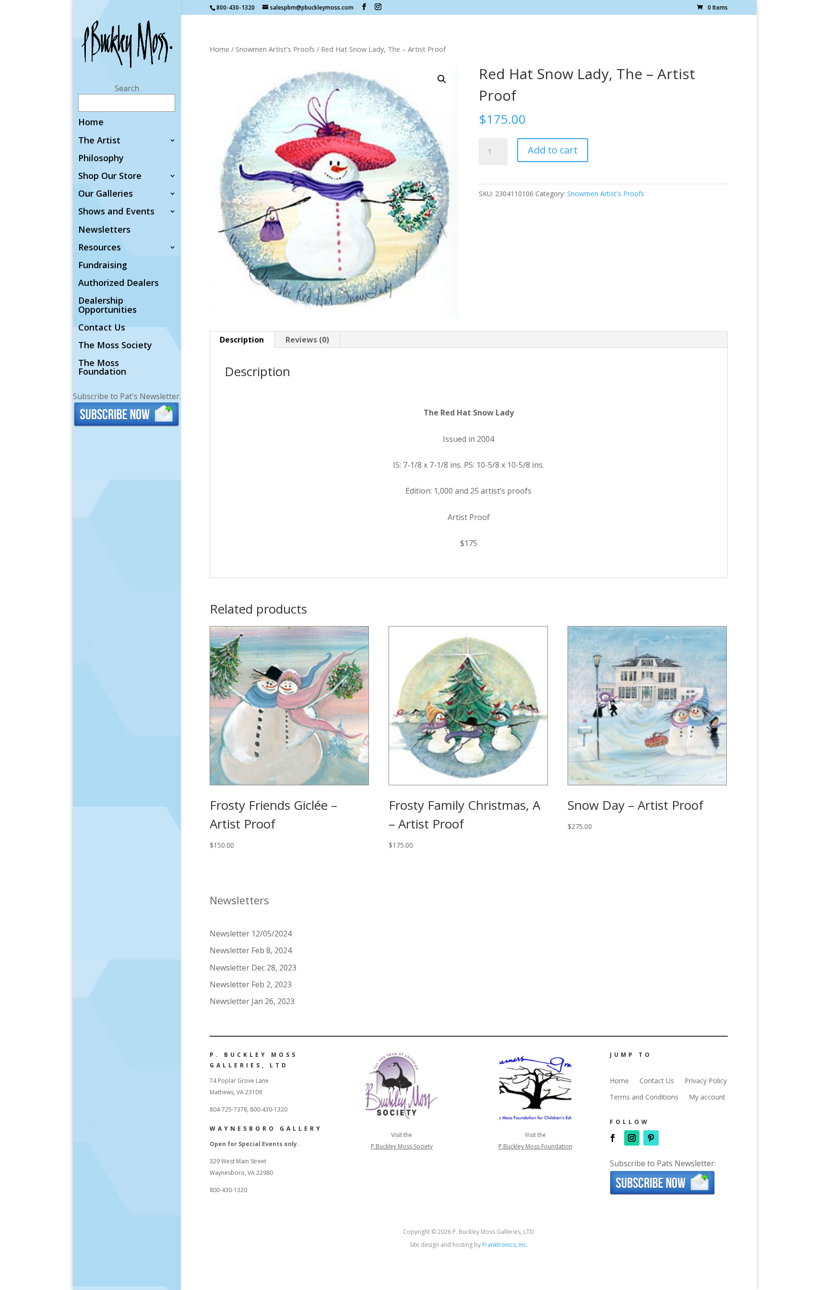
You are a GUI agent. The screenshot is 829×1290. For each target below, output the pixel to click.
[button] (441, 79)
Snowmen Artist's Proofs (275, 49)
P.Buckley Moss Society (402, 1146)
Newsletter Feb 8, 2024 (251, 950)
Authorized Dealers (118, 283)
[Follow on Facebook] (612, 1138)
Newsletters (104, 230)
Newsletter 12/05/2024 (251, 933)
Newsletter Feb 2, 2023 (251, 984)
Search (127, 88)
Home (91, 123)
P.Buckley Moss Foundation (535, 1146)
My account (707, 1097)
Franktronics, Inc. (505, 1245)
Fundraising (102, 265)
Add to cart (553, 149)
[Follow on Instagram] (632, 1138)
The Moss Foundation (102, 367)
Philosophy (101, 159)
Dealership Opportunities (107, 305)
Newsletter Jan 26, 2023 (252, 1001)
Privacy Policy (706, 1081)
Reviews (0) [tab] (307, 339)
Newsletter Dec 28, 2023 (253, 967)
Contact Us (101, 328)
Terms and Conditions (644, 1097)
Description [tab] (242, 339)
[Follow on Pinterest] (651, 1138)
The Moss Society (115, 346)
